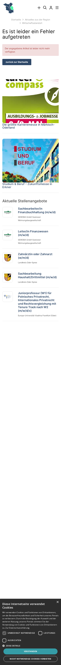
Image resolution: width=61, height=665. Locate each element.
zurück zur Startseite (17, 62)
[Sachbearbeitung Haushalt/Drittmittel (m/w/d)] (8, 277)
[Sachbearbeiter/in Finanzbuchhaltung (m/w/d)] (8, 212)
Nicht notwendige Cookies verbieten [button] (30, 659)
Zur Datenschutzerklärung (17, 628)
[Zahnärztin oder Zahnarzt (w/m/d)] (8, 258)
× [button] (57, 602)
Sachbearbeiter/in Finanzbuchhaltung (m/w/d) (37, 210)
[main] (30, 168)
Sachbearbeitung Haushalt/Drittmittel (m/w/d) (37, 275)
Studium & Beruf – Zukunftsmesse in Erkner (27, 185)
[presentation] (39, 7)
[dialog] (30, 632)
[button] (30, 645)
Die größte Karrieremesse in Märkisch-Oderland (28, 126)
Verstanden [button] (30, 651)
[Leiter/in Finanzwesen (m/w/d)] (8, 235)
